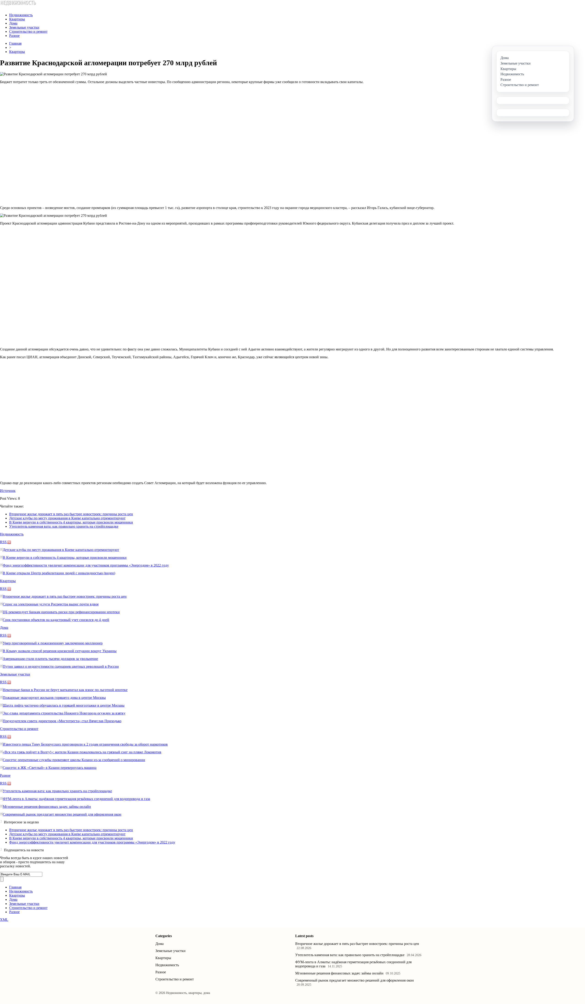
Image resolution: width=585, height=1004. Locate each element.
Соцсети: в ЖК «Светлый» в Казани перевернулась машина (49, 768)
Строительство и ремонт (28, 31)
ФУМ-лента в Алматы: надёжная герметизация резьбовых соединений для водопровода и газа (76, 799)
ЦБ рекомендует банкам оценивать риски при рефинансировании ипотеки (61, 612)
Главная (15, 43)
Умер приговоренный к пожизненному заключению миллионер (53, 643)
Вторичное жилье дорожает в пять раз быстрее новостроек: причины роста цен (71, 514)
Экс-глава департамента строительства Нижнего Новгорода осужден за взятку (64, 713)
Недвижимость (21, 15)
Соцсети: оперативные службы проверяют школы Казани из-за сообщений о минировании (74, 760)
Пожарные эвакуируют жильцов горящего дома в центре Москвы (54, 698)
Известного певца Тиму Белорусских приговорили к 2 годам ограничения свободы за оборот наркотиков (85, 744)
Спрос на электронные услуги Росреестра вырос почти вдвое (51, 604)
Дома (13, 23)
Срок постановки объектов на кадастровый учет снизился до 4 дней (56, 620)
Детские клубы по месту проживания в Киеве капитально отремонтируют (67, 518)
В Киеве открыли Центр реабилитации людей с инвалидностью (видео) (59, 573)
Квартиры (17, 19)
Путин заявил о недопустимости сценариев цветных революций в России (61, 666)
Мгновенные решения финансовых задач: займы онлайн (47, 807)
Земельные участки (24, 27)
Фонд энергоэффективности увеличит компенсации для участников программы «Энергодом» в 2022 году (86, 565)
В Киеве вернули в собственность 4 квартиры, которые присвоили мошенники (71, 522)
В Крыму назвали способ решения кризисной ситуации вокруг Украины (60, 651)
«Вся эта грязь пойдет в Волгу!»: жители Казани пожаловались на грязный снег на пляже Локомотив (82, 752)
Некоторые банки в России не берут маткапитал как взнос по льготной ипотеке (65, 690)
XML (4, 920)
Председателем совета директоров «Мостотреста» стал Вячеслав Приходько (62, 721)
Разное (14, 36)
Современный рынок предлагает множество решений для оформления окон (62, 814)
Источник (8, 491)
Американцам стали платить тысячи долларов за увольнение (50, 659)
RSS (4, 542)
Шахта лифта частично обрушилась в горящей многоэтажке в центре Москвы (64, 705)
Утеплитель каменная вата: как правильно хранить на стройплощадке (63, 526)
